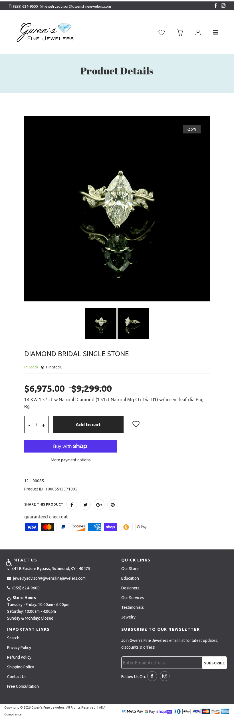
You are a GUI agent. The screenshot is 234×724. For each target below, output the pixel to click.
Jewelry (128, 617)
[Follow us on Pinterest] (112, 504)
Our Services (132, 597)
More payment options (71, 460)
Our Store (130, 568)
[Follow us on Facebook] (214, 6)
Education (130, 578)
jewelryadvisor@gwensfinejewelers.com (78, 6)
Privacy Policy (19, 647)
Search (13, 638)
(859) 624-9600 (25, 6)
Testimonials (132, 607)
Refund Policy (19, 657)
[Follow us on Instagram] (222, 6)
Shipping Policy (20, 667)
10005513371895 (61, 489)
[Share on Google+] (99, 504)
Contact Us (17, 676)
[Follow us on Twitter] (85, 504)
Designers (130, 588)
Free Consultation (23, 686)
